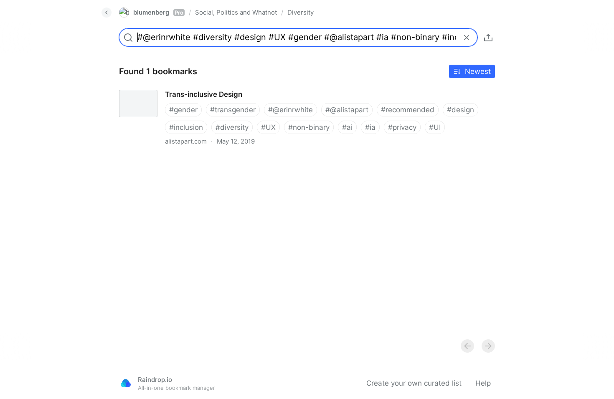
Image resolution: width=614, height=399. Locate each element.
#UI (435, 127)
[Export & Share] (488, 37)
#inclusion (186, 127)
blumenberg (158, 12)
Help (483, 383)
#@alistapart (346, 110)
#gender (183, 110)
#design (460, 110)
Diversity (300, 12)
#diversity (232, 127)
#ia (370, 127)
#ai (347, 127)
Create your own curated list (414, 383)
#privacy (402, 127)
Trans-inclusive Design (150, 87)
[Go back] (106, 13)
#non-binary (309, 127)
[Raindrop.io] (125, 383)
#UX (268, 127)
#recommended (407, 110)
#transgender (233, 110)
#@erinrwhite (290, 110)
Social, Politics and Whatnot (236, 12)
